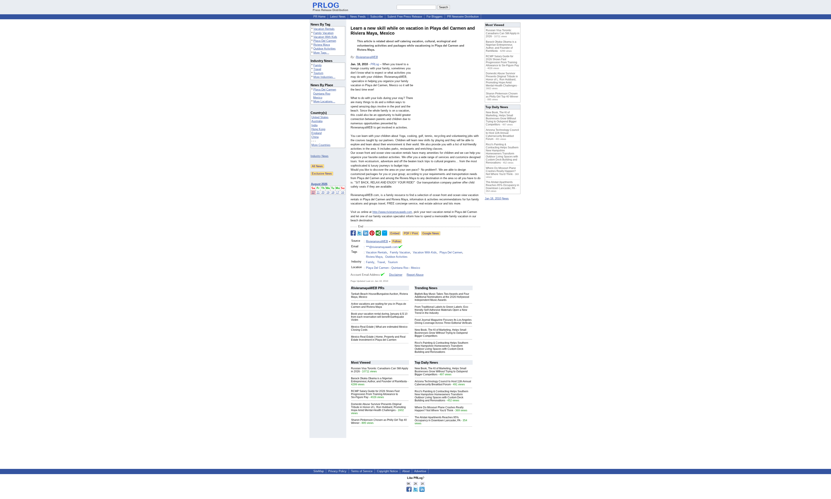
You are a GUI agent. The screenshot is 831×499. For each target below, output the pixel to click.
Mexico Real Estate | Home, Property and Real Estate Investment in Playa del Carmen (378, 338)
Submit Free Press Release (404, 16)
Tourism (318, 73)
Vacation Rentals (324, 29)
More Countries (320, 145)
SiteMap (318, 471)
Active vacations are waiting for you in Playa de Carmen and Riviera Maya (378, 305)
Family (317, 65)
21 (318, 192)
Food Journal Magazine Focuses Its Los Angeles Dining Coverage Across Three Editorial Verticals (443, 321)
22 (313, 192)
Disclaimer (395, 274)
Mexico (317, 97)
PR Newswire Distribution (463, 16)
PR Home (319, 16)
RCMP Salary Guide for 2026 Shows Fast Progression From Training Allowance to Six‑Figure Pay (375, 394)
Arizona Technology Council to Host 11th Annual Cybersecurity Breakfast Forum (443, 383)
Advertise (420, 471)
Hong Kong (318, 129)
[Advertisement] (448, 94)
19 (327, 192)
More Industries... (324, 77)
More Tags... (321, 52)
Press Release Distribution (330, 10)
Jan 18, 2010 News (497, 198)
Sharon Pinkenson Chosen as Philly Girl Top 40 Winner (502, 95)
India (314, 125)
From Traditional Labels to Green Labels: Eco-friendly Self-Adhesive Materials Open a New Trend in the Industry (442, 309)
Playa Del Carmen (324, 40)
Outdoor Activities (324, 48)
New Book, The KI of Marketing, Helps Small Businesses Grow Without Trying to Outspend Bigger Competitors (441, 332)
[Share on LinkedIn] (365, 233)
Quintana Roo (321, 93)
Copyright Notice (387, 471)
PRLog (374, 64)
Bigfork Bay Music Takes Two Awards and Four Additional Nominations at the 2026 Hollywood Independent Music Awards (442, 296)
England (316, 133)
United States (320, 117)
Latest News (338, 16)
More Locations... (324, 101)
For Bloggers (435, 16)
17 (337, 192)
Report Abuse (415, 274)
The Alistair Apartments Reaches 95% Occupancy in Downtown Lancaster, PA (438, 419)
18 (332, 192)
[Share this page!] (415, 491)
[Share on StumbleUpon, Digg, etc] (378, 233)
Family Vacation (323, 33)
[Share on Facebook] (353, 233)
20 (322, 192)
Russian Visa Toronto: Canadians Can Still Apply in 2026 (502, 33)
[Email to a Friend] (384, 233)
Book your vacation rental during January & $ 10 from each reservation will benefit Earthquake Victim (379, 316)
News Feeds (358, 16)
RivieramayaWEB (367, 57)
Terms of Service (361, 471)
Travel (317, 69)
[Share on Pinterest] (372, 233)
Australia (316, 121)
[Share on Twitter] (359, 233)
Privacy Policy (337, 471)
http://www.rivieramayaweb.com (392, 212)
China (315, 137)
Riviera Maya (321, 44)
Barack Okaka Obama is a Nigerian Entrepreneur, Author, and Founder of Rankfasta (379, 380)
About (406, 471)
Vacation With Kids (325, 37)
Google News (430, 233)
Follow (397, 241)
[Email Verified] (401, 247)
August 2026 (319, 184)
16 (342, 192)
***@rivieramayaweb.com (382, 247)
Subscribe (376, 16)
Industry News (320, 156)
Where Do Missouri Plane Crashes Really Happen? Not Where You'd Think (439, 409)
